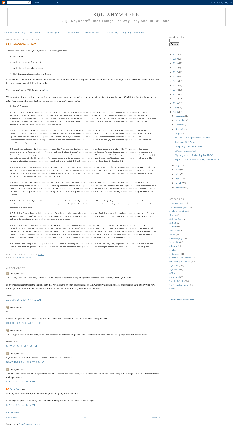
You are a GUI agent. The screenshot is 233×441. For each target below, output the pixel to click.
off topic (173, 245)
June (178, 169)
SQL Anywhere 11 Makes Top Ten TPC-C (194, 155)
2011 (175, 98)
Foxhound (174, 230)
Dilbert (172, 222)
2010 (175, 103)
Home (83, 417)
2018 (175, 67)
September (181, 129)
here (46, 90)
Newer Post (11, 417)
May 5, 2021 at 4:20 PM (20, 381)
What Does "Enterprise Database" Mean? (193, 137)
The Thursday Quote (178, 284)
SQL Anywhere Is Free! (21, 44)
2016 (175, 76)
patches (172, 249)
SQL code (173, 265)
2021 (175, 54)
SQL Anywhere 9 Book (133, 32)
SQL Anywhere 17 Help (14, 32)
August (179, 133)
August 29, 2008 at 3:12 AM (23, 299)
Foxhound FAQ (111, 32)
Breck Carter (15, 389)
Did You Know (176, 218)
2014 (175, 85)
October (179, 124)
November (181, 120)
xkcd (171, 288)
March (179, 182)
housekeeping (175, 238)
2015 (175, 80)
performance (175, 253)
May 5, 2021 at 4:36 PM (20, 404)
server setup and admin (180, 261)
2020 (175, 58)
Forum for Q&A (52, 32)
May (178, 174)
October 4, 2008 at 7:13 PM (24, 322)
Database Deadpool (178, 207)
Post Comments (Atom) (29, 424)
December (180, 115)
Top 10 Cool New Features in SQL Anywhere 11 (197, 159)
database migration (178, 210)
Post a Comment (13, 412)
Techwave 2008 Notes (185, 141)
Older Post (155, 417)
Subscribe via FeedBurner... (182, 299)
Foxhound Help (91, 32)
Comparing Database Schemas (189, 146)
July (178, 165)
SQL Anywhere (116, 14)
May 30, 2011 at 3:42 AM (21, 346)
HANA (172, 234)
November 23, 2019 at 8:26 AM (25, 362)
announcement (23, 257)
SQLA (172, 273)
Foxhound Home (71, 32)
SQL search (174, 269)
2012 (175, 94)
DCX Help (35, 32)
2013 (175, 89)
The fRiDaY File (177, 280)
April (178, 178)
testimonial (174, 277)
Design (172, 214)
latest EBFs (174, 242)
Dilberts (173, 226)
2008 (175, 111)
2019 (175, 63)
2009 (175, 107)
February (180, 187)
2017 (175, 72)
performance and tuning (180, 257)
